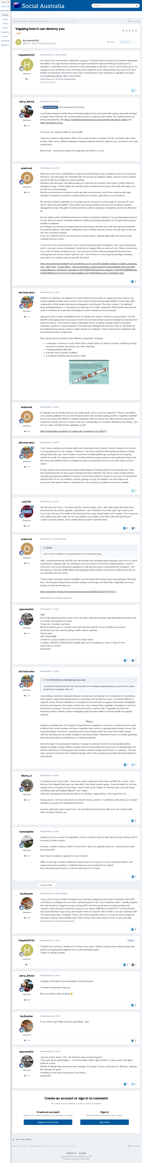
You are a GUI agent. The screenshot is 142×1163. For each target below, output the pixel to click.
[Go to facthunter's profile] (27, 903)
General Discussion (47, 43)
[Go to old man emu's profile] (27, 302)
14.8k (28, 526)
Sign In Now (105, 1122)
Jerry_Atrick (26, 101)
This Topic (125, 6)
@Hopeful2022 (50, 107)
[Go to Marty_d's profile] (27, 785)
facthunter (26, 893)
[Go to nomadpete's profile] (27, 841)
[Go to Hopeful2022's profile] (18, 42)
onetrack (26, 168)
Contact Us (71, 1153)
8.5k (28, 856)
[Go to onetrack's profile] (27, 178)
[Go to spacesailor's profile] (27, 619)
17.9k (28, 918)
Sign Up (4, 6)
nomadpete (26, 831)
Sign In (5, 2)
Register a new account (48, 1122)
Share (112, 42)
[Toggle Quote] (44, 548)
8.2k (28, 800)
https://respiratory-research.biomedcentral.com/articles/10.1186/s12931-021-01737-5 (78, 591)
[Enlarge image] (89, 372)
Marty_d (26, 775)
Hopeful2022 (32, 40)
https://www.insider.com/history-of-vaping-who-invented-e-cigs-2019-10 (73, 431)
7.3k (28, 633)
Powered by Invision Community (76, 1159)
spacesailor (26, 609)
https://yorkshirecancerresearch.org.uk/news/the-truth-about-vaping (96, 119)
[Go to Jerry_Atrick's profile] (27, 111)
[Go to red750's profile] (27, 511)
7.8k (28, 192)
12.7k (28, 317)
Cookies (82, 1153)
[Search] (137, 6)
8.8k (28, 126)
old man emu (26, 292)
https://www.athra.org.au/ (51, 123)
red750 (26, 501)
